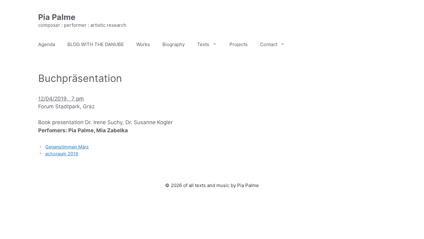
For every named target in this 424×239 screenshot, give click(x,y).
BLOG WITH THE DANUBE (95, 44)
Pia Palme (56, 17)
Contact (268, 44)
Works (143, 44)
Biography (173, 44)
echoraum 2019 (61, 153)
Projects (238, 44)
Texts (203, 44)
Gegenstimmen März (67, 146)
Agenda (46, 44)
